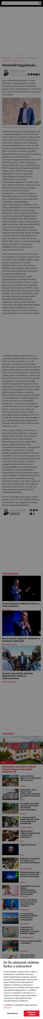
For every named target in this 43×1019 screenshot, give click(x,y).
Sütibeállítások (12, 1013)
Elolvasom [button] (7, 1008)
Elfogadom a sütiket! (32, 1013)
